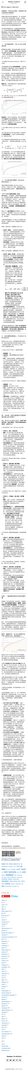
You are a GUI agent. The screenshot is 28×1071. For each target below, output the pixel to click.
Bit (2, 913)
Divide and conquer (7, 932)
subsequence (18, 883)
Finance (4, 943)
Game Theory (5, 950)
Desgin (3, 930)
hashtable (12, 872)
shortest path (16, 879)
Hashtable (4, 967)
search (10, 879)
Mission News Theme (9, 1069)
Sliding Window (6, 1010)
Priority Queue (5, 993)
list (20, 872)
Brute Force (5, 915)
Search (3, 1005)
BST (21, 863)
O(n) (15, 875)
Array (3, 904)
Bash (3, 909)
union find (14, 886)
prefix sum (13, 877)
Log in (3, 1044)
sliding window (13, 881)
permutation (4, 877)
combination (5, 866)
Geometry (4, 956)
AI (2, 902)
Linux (3, 975)
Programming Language (8, 995)
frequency (8, 869)
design (14, 866)
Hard (3, 962)
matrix (3, 875)
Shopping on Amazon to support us (11, 858)
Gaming (4, 952)
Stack (3, 1018)
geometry (13, 869)
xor (18, 886)
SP (2, 1014)
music (3, 984)
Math (3, 980)
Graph (3, 958)
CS (2, 926)
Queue (3, 999)
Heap (3, 971)
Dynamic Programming (8, 937)
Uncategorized (6, 1033)
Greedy (4, 960)
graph (18, 869)
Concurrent (5, 922)
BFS (7, 864)
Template (4, 1025)
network (4, 986)
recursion (4, 879)
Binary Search (5, 911)
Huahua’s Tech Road (14, 2)
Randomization (6, 1001)
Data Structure (6, 928)
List (3, 977)
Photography (5, 990)
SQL (3, 1016)
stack (3, 883)
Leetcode (4, 973)
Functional (4, 945)
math (24, 872)
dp (21, 866)
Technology (5, 1023)
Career (3, 919)
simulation (5, 881)
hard (6, 872)
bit (19, 864)
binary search (13, 864)
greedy (23, 869)
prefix (8, 877)
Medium (4, 982)
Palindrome (19, 875)
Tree (3, 1027)
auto (3, 907)
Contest (4, 924)
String (3, 1020)
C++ (3, 917)
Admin (3, 900)
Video (3, 1036)
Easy (3, 939)
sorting (23, 881)
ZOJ (3, 1038)
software (4, 1012)
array (3, 864)
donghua (4, 934)
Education (4, 941)
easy (4, 869)
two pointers (8, 886)
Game (3, 947)
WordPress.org (6, 1050)
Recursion (4, 1003)
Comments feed (6, 1048)
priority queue (19, 877)
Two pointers (5, 1031)
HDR (3, 969)
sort (19, 881)
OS (2, 988)
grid (2, 872)
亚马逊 (10, 860)
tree (3, 886)
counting (10, 866)
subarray (13, 883)
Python (3, 997)
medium (10, 874)
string (7, 883)
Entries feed (5, 1046)
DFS (18, 866)
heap (18, 872)
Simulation (4, 1008)
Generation (5, 954)
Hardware (4, 965)
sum (22, 883)
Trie (3, 1029)
